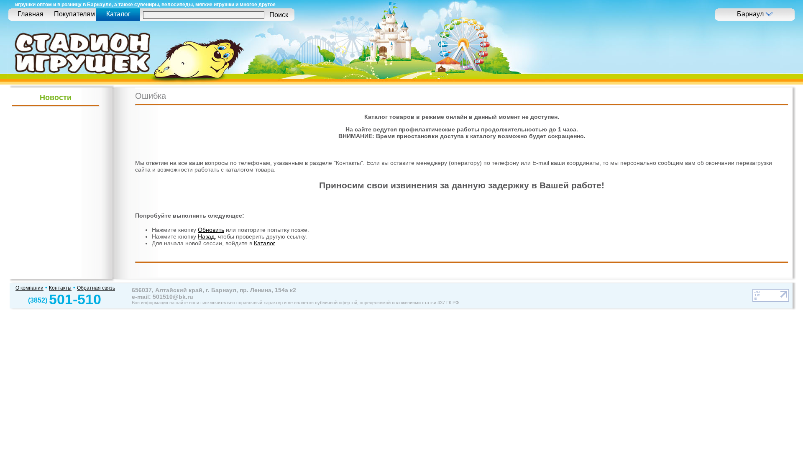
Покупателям (74, 14)
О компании (29, 288)
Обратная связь (96, 288)
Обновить (211, 229)
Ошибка (150, 95)
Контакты (60, 288)
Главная (30, 14)
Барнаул (751, 14)
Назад (206, 236)
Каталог (264, 243)
